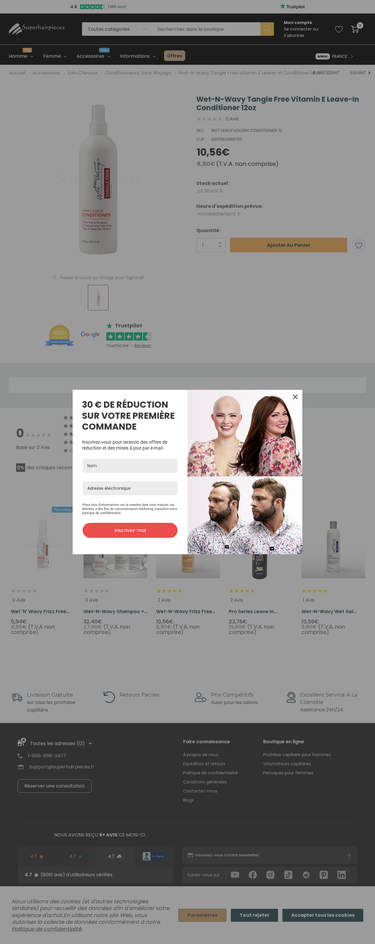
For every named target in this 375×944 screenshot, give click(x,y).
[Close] (295, 397)
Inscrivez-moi (130, 530)
